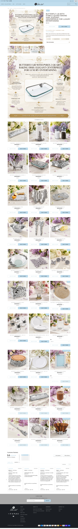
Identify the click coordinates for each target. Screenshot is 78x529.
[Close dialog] (53, 250)
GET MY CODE (39, 271)
